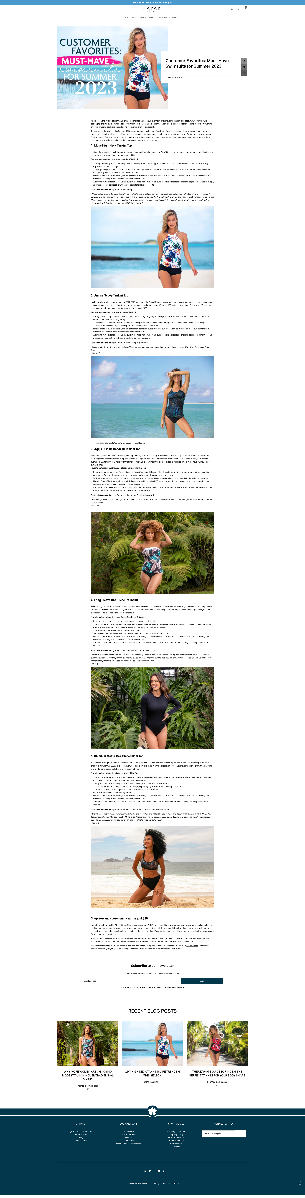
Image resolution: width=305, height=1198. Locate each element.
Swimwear (161, 17)
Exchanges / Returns (176, 1132)
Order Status (81, 1135)
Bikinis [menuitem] (151, 17)
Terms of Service (176, 1141)
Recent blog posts (152, 1011)
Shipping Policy (176, 1135)
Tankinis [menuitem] (142, 17)
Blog (81, 1138)
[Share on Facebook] (244, 61)
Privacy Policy (176, 1144)
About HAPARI (128, 1132)
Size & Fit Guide (128, 1135)
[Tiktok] (163, 995)
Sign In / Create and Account (81, 1132)
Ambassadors (81, 1141)
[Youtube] (159, 995)
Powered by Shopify (150, 1184)
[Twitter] (150, 995)
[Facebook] (141, 995)
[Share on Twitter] (244, 67)
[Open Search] (232, 9)
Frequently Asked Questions (128, 1144)
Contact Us (129, 1141)
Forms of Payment (176, 1138)
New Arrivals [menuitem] (130, 17)
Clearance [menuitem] (173, 17)
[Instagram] (145, 995)
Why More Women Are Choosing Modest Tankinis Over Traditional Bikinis (88, 1076)
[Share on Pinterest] (244, 73)
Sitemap (176, 1147)
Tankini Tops (128, 1138)
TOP (300, 1185)
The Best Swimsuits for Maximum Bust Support (125, 443)
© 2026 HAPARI (133, 1184)
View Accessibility (171, 1184)
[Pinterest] (154, 995)
